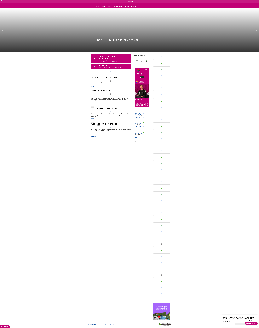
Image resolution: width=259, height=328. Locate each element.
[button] (251, 323)
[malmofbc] (137, 82)
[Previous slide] (135, 94)
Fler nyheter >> (94, 136)
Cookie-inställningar (92, 324)
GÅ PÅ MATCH (149, 4)
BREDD (119, 4)
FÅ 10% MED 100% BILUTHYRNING (104, 124)
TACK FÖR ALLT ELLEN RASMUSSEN (104, 78)
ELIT (114, 4)
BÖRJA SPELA (102, 4)
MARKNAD (156, 4)
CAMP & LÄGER (133, 4)
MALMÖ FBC (95, 4)
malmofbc (141, 81)
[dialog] (239, 321)
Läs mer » (93, 86)
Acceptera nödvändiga (241, 324)
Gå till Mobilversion (106, 324)
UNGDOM (109, 4)
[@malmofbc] (138, 70)
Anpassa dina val (226, 323)
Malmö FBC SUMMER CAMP (101, 90)
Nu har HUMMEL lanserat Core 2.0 (104, 108)
